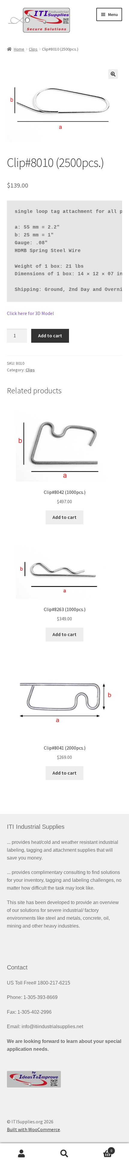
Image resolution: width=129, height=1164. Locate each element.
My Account (21, 1154)
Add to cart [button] (64, 517)
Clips (33, 49)
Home (19, 49)
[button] (113, 74)
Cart (99, 1148)
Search (64, 1154)
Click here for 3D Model (30, 313)
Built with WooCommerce (33, 1129)
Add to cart (50, 335)
